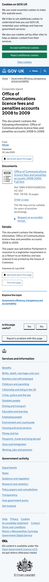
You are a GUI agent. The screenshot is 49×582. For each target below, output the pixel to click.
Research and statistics (15, 484)
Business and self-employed (17, 378)
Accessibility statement (15, 523)
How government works (15, 500)
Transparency (9, 494)
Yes (31, 326)
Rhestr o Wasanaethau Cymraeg (20, 531)
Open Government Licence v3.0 (19, 549)
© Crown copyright (24, 574)
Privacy (14, 519)
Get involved (9, 505)
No (43, 326)
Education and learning (15, 411)
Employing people (12, 417)
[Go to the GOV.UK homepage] (13, 70)
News (5, 473)
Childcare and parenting (15, 384)
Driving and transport (14, 406)
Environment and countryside (18, 422)
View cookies (24, 62)
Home (5, 78)
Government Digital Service (17, 535)
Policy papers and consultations (20, 489)
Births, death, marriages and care (20, 373)
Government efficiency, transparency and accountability (28, 79)
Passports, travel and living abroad (21, 438)
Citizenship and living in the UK (19, 389)
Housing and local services (17, 427)
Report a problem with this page (24, 338)
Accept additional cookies (24, 47)
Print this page (14, 282)
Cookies (25, 519)
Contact (35, 523)
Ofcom (5, 145)
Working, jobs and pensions (17, 449)
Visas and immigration (14, 444)
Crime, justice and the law (16, 395)
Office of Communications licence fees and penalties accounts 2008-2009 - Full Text (30, 177)
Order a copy (21, 199)
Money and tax (10, 433)
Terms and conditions (14, 527)
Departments (9, 467)
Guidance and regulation (15, 478)
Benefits (6, 367)
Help (4, 519)
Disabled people (11, 400)
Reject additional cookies (25, 55)
